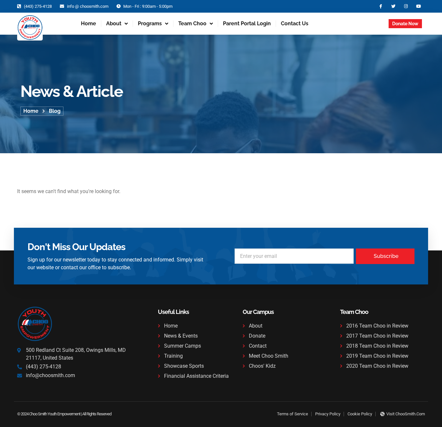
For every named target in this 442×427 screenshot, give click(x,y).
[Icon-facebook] (380, 6)
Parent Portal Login (247, 23)
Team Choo (192, 23)
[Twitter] (393, 6)
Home (88, 23)
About (113, 23)
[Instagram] (406, 6)
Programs (150, 23)
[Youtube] (418, 6)
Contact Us (294, 23)
